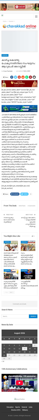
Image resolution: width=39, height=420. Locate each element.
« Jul (3, 361)
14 (30, 348)
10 (9, 348)
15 (35, 348)
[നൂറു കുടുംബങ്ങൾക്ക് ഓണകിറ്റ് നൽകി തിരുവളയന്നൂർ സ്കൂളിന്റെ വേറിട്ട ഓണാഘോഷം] (28, 246)
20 (24, 352)
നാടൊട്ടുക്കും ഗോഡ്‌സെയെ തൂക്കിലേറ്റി (9, 220)
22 (35, 352)
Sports (17, 407)
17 (9, 352)
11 (14, 348)
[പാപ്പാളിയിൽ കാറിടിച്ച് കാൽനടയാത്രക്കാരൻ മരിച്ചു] (28, 274)
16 (4, 352)
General (5, 55)
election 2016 (15, 410)
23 (4, 355)
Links (30, 407)
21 (30, 352)
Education (10, 407)
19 (19, 352)
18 (14, 352)
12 (19, 348)
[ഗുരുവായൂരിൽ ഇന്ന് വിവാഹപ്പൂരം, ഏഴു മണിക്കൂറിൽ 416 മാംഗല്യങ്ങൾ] (11, 274)
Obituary (25, 410)
